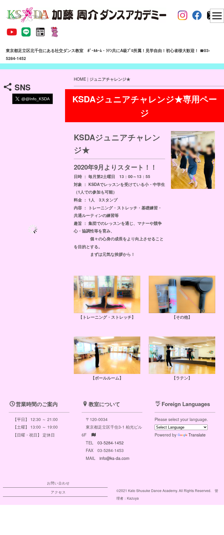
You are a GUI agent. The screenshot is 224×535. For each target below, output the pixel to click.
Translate (197, 435)
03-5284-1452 (110, 443)
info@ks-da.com (114, 458)
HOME (80, 79)
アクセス (58, 491)
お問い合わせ (58, 482)
